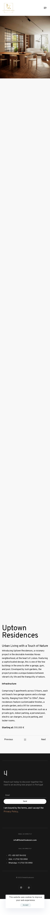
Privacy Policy (11, 811)
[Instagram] (21, 887)
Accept (25, 905)
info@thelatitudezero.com (25, 840)
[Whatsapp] (29, 887)
